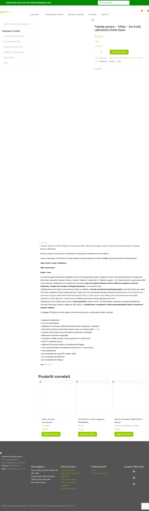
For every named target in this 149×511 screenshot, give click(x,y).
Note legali (65, 476)
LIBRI (5, 63)
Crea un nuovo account (100, 473)
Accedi (93, 470)
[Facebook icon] (135, 506)
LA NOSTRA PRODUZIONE (13, 36)
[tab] (93, 242)
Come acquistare (67, 470)
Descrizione (42, 243)
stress (96, 329)
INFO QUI (48, 364)
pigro (119, 61)
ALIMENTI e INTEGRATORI (13, 52)
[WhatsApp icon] (132, 506)
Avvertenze (65, 485)
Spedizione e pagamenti (70, 473)
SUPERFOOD (122, 58)
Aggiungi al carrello (119, 52)
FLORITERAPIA (9, 58)
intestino (112, 61)
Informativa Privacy (68, 479)
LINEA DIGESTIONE (135, 58)
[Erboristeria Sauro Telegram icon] (140, 506)
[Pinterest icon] (138, 506)
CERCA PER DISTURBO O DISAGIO (16, 24)
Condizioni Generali (68, 489)
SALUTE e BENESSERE (12, 42)
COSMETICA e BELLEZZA (13, 47)
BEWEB (72, 506)
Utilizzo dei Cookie (68, 482)
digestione (103, 61)
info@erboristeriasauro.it (16, 469)
